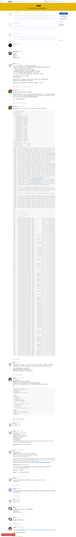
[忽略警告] (14, 535)
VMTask (16, 529)
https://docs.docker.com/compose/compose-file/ (41, 462)
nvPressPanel (15, 510)
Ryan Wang (16, 108)
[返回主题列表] (1, 1)
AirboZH (15, 425)
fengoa (15, 501)
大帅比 (15, 92)
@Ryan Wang (16, 532)
